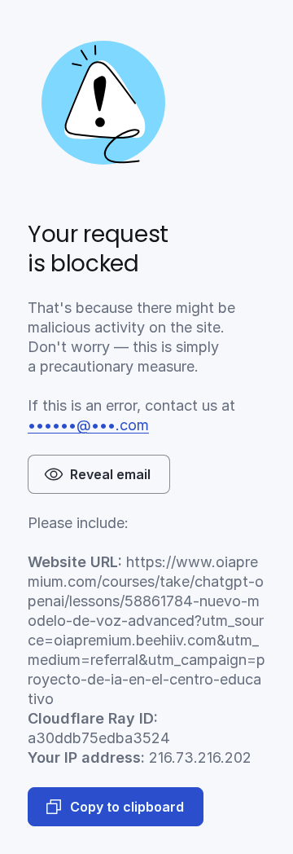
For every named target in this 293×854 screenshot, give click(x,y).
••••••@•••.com (88, 425)
